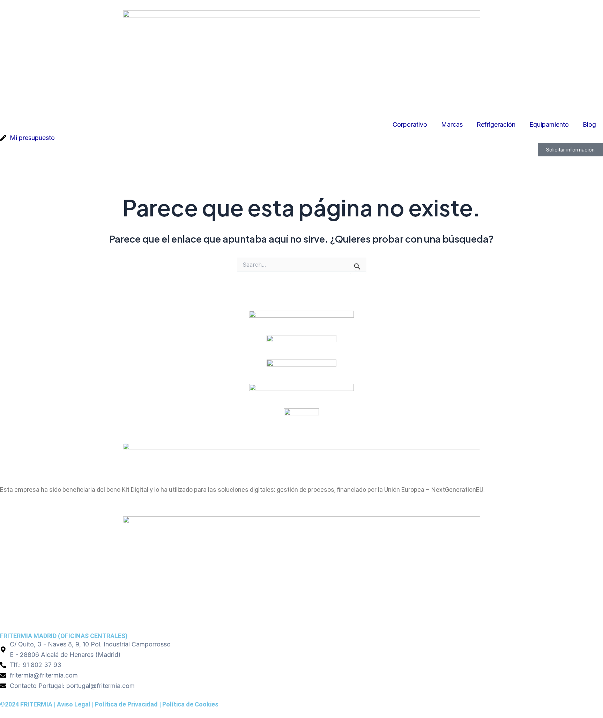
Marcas (452, 124)
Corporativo (410, 124)
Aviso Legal (73, 704)
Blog (589, 124)
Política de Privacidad (126, 704)
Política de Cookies (190, 704)
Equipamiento (549, 124)
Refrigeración (496, 124)
